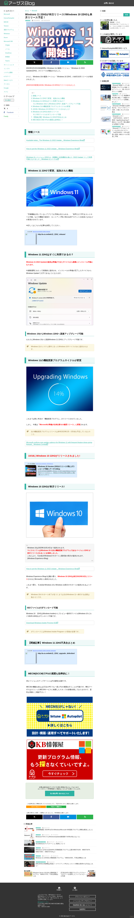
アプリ (6, 92)
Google (6, 88)
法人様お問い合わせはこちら (59, 793)
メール (7, 49)
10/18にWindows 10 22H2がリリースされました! (51, 109)
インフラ (7, 68)
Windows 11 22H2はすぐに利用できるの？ (49, 101)
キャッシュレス (9, 65)
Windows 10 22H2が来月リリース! (46, 112)
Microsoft (7, 14)
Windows (7, 33)
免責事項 (82, 909)
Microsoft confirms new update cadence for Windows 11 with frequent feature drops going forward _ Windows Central (59, 443)
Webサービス (8, 80)
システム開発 (8, 72)
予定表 (7, 45)
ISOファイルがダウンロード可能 (48, 114)
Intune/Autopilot (9, 18)
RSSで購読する (37, 806)
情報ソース (37, 96)
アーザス (7, 84)
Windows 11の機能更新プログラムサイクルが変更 (51, 106)
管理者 (7, 57)
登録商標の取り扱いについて (82, 905)
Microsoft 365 (8, 41)
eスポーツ (7, 76)
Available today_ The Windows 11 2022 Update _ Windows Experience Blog (54, 140)
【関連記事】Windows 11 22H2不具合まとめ (49, 117)
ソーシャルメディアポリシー (82, 901)
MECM (6, 22)
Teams (7, 61)
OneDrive (8, 53)
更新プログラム (9, 30)
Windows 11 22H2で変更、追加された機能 (49, 98)
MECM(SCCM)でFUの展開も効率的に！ (48, 120)
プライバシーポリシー (82, 897)
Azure (6, 37)
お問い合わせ (109, 3)
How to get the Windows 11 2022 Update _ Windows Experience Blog (52, 149)
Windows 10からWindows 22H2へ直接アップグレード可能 (58, 104)
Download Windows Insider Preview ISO (41, 623)
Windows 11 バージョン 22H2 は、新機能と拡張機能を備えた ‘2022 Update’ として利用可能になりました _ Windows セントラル (59, 158)
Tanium (6, 26)
